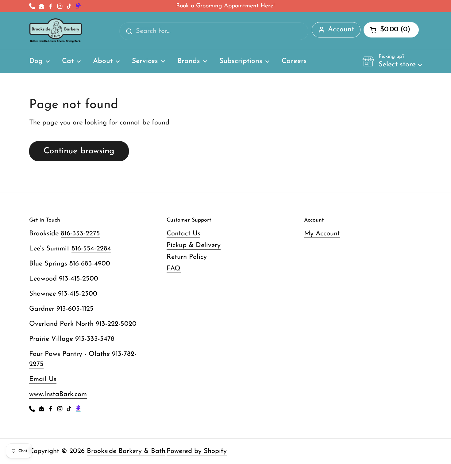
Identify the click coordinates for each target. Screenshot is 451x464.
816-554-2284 (91, 248)
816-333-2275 (80, 233)
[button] (392, 61)
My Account (322, 233)
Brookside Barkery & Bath (126, 451)
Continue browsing (79, 151)
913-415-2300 (77, 293)
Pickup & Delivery (194, 245)
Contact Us (183, 233)
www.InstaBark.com (58, 394)
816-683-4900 (89, 263)
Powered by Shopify (197, 451)
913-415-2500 (78, 278)
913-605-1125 (75, 309)
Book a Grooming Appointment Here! (225, 6)
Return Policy (187, 257)
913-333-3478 (94, 339)
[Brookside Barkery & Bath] (55, 31)
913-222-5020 (116, 324)
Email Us (42, 379)
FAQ (174, 268)
